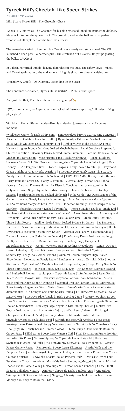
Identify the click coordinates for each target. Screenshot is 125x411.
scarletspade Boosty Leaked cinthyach (43, 194)
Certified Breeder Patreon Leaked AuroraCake (86, 283)
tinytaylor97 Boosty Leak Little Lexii (29, 319)
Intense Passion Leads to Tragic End (93, 208)
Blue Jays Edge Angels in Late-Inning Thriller (64, 306)
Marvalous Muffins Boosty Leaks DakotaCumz (51, 218)
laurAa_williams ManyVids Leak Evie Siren (33, 204)
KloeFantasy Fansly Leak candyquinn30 (88, 236)
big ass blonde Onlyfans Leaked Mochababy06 (48, 148)
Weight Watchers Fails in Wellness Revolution (64, 245)
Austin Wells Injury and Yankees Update (64, 310)
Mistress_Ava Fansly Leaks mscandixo (87, 232)
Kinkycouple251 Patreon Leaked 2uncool (68, 366)
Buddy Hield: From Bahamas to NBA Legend (34, 176)
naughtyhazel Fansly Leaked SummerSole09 (36, 329)
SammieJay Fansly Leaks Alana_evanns (31, 255)
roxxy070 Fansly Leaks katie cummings (41, 199)
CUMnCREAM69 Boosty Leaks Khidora (90, 176)
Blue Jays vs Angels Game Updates (91, 199)
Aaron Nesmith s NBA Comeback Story (92, 324)
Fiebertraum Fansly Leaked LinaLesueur (49, 259)
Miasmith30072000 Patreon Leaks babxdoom (72, 278)
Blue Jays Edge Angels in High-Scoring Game (53, 296)
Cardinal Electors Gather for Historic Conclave (48, 185)
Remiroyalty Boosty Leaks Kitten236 (59, 347)
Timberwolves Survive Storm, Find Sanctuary (87, 134)
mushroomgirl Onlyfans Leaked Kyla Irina (54, 352)
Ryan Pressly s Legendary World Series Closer (35, 287)
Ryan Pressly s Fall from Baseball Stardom (85, 139)
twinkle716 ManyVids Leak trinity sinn (30, 134)
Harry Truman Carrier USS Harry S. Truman (34, 181)
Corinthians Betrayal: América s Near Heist (82, 319)
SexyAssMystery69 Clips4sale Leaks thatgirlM (63, 338)
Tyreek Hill (11, 15)
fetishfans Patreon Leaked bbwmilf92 (44, 208)
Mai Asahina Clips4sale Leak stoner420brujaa (77, 227)
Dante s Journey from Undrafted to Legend (33, 236)
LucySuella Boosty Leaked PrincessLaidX (57, 357)
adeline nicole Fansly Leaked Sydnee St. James (64, 222)
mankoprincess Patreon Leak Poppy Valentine (35, 324)
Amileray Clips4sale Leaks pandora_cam (67, 370)
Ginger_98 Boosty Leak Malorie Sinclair (77, 375)
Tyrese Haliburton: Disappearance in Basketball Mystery (66, 250)
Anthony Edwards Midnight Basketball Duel (73, 315)
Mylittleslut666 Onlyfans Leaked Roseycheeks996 (53, 264)
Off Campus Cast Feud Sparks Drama (49, 292)
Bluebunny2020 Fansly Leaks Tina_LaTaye (85, 171)
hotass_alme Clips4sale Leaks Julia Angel (80, 162)
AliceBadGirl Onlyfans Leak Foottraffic (30, 139)
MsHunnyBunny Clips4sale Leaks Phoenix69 (74, 343)
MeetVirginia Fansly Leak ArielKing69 (63, 158)
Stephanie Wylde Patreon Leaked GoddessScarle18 (38, 213)
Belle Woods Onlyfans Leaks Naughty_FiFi (33, 144)
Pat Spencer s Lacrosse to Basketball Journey (34, 241)
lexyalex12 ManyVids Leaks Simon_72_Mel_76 (62, 361)
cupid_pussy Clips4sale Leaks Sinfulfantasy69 (67, 273)
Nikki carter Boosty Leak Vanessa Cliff (49, 333)
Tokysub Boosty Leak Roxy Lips (54, 269)
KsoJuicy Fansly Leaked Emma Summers (57, 153)
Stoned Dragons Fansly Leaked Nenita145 (74, 167)
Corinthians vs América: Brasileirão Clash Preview (62, 301)
